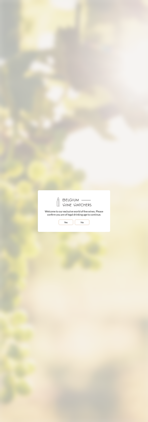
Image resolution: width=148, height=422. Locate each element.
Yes (66, 222)
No (82, 222)
